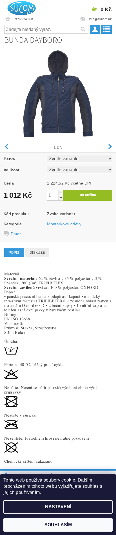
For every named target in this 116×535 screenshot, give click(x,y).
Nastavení (58, 506)
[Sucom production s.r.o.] (20, 7)
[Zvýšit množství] (60, 192)
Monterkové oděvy (64, 224)
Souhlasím (58, 524)
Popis (14, 253)
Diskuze (37, 253)
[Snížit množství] (60, 197)
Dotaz (16, 233)
